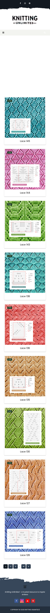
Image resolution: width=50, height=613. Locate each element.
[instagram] (25, 3)
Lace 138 (25, 296)
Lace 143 (25, 244)
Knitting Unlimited (32, 610)
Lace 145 (25, 141)
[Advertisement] (25, 65)
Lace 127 (25, 503)
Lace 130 (25, 451)
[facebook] (20, 3)
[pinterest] (29, 3)
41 (23, 566)
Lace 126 (25, 555)
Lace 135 (25, 399)
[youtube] (27, 601)
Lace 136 (25, 348)
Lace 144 (25, 192)
